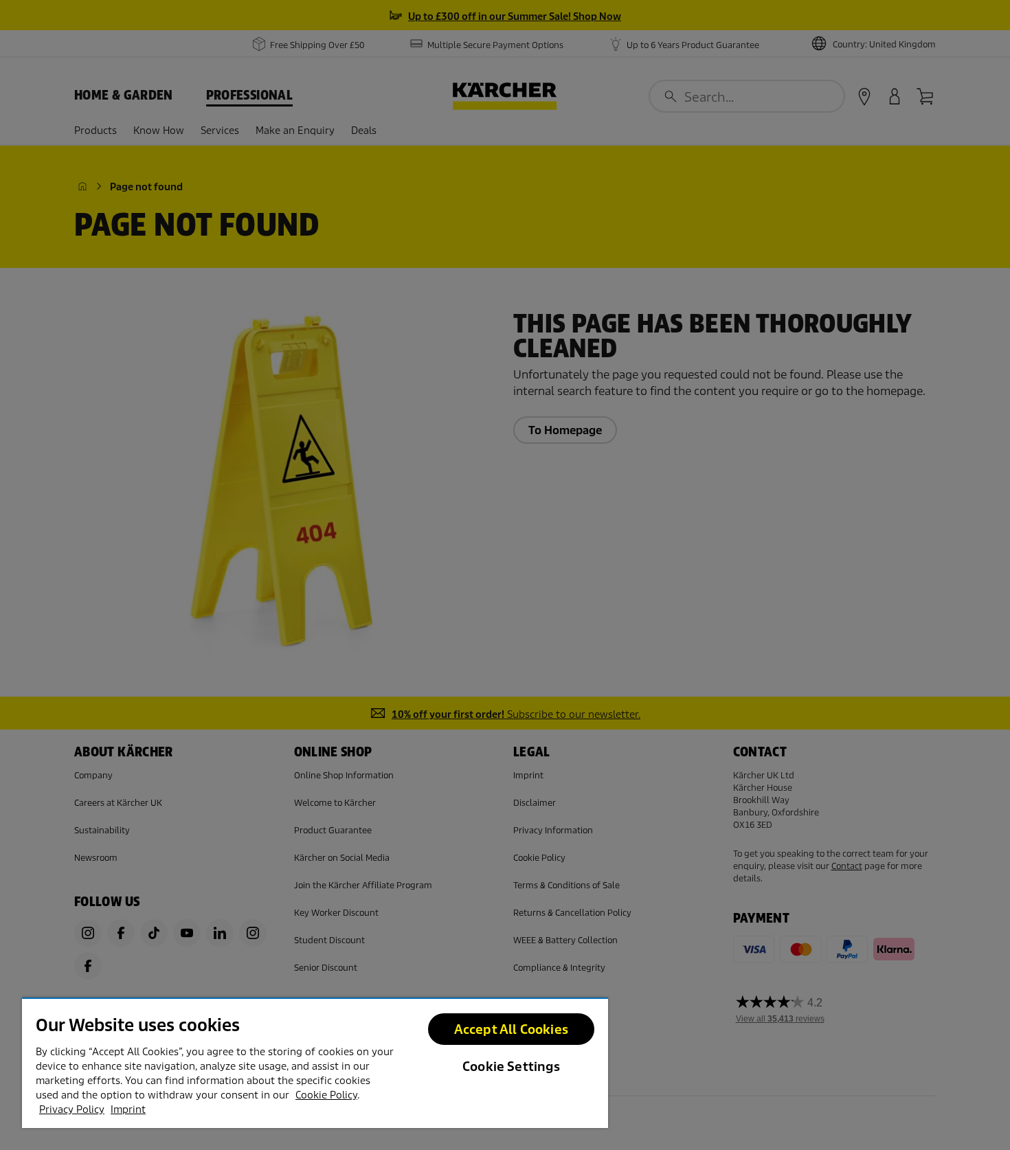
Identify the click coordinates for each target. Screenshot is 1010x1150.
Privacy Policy (71, 1109)
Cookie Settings (511, 1066)
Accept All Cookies (511, 1029)
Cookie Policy (326, 1095)
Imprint (128, 1109)
